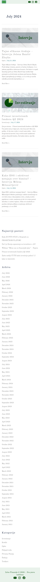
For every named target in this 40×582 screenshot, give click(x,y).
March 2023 (6, 425)
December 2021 (7, 482)
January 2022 (7, 479)
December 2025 (7, 300)
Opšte (3, 60)
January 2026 (7, 296)
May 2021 (6, 509)
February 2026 (7, 292)
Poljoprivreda (7, 550)
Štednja (4, 558)
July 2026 (6, 273)
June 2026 (6, 277)
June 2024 (6, 368)
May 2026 (6, 281)
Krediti (4, 542)
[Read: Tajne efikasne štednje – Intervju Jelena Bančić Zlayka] (20, 37)
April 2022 (6, 467)
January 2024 (7, 387)
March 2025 (6, 334)
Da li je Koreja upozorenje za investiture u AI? (19, 244)
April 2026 (6, 284)
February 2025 (7, 338)
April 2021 (6, 513)
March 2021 (6, 517)
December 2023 (7, 391)
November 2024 (8, 349)
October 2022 (7, 444)
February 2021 (7, 521)
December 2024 (7, 345)
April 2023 (6, 422)
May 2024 (6, 372)
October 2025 (7, 307)
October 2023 (7, 399)
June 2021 (6, 505)
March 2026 (6, 288)
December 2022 (7, 437)
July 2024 (6, 364)
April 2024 (6, 376)
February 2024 (7, 383)
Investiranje (5, 122)
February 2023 (7, 429)
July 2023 (6, 410)
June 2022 (6, 460)
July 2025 (6, 319)
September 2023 (8, 403)
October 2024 (7, 353)
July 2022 (6, 456)
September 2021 (8, 494)
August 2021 (7, 498)
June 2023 (6, 414)
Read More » (6, 83)
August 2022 (7, 452)
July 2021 (6, 502)
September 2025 (8, 311)
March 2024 (6, 380)
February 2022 (7, 475)
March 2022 (6, 471)
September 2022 (8, 448)
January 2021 (7, 524)
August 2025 (7, 315)
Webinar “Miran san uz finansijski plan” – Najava (20, 248)
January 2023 (7, 433)
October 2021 (7, 490)
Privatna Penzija (8, 554)
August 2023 (7, 406)
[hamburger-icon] (4, 1)
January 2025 (7, 342)
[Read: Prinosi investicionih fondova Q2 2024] (20, 102)
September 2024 (8, 357)
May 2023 (6, 418)
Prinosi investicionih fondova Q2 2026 (16, 252)
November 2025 (8, 304)
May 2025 (6, 326)
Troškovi (5, 561)
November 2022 (8, 441)
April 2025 (6, 330)
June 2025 (6, 323)
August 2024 (7, 361)
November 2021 (8, 486)
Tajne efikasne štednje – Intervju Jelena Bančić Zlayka (17, 54)
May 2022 (6, 463)
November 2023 (8, 395)
